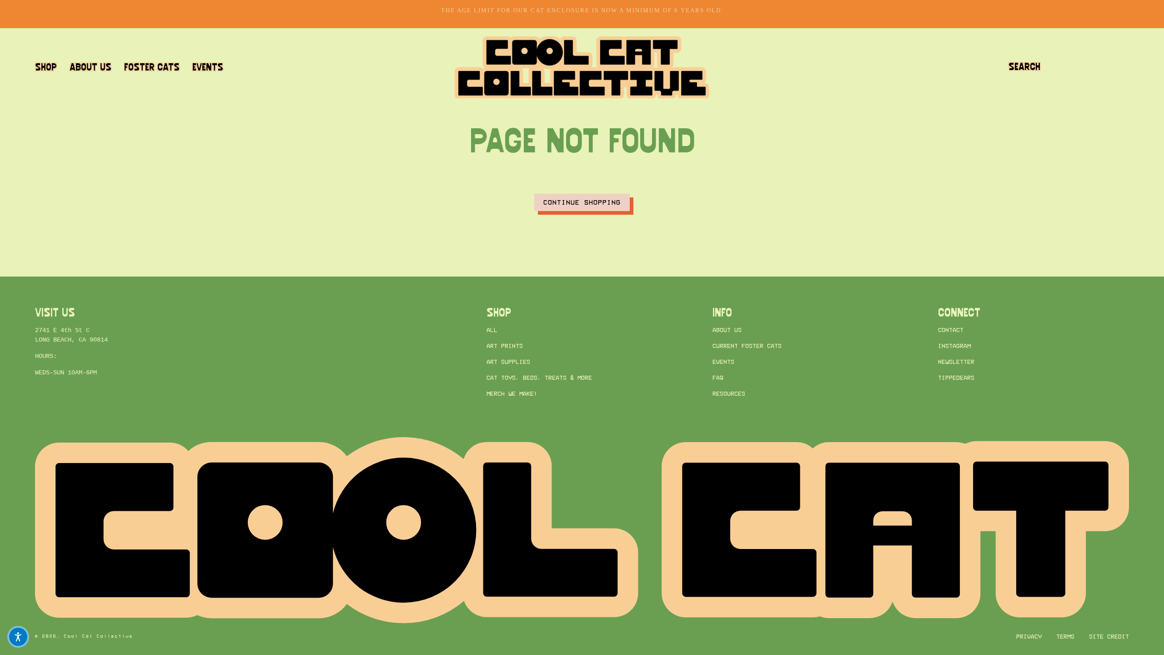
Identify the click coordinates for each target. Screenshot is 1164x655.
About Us (727, 330)
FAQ (717, 378)
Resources (728, 394)
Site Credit (1109, 636)
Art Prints (505, 345)
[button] (1024, 67)
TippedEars (956, 378)
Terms (1065, 636)
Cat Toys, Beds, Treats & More (539, 378)
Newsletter (956, 362)
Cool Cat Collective (98, 636)
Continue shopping (582, 202)
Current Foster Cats (747, 345)
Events (723, 362)
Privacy (1029, 636)
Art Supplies (508, 362)
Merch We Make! (512, 394)
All (492, 330)
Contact (950, 330)
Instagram (954, 345)
